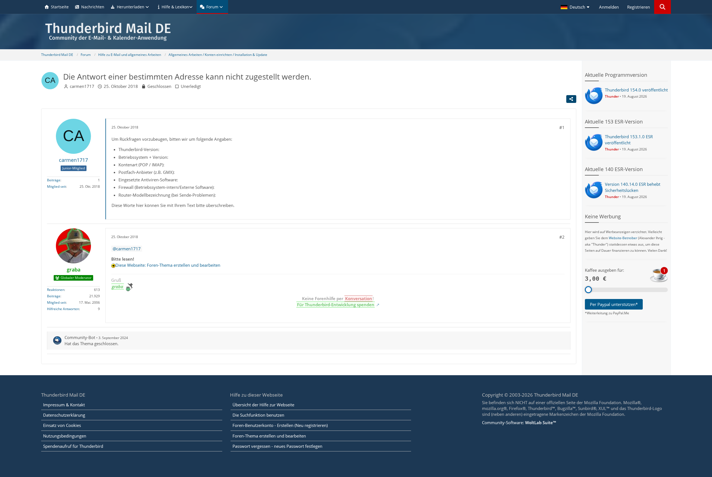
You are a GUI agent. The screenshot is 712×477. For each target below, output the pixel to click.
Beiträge (53, 180)
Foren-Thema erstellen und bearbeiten (269, 436)
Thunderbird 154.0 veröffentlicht (636, 90)
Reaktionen (55, 289)
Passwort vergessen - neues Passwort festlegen (277, 446)
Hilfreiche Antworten (63, 309)
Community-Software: (519, 422)
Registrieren (638, 7)
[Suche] (662, 7)
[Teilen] (571, 99)
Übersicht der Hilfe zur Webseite (263, 404)
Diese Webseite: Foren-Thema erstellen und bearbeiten (167, 265)
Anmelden (609, 7)
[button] (576, 7)
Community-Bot (80, 337)
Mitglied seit (56, 186)
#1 (562, 127)
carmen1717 (82, 86)
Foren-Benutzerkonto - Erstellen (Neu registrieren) (280, 425)
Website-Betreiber (623, 238)
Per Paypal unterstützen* (614, 304)
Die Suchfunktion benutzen (258, 415)
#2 (562, 237)
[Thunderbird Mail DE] (356, 31)
